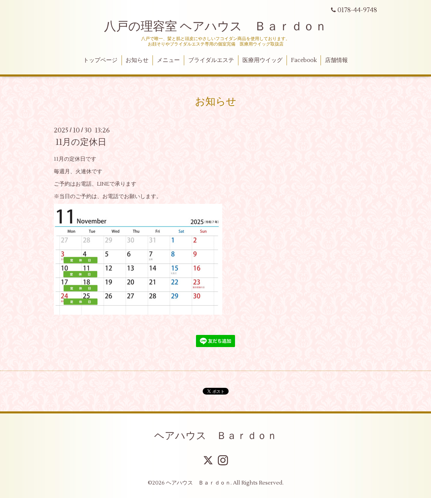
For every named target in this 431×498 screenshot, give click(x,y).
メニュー (168, 60)
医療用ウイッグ (262, 60)
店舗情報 (336, 60)
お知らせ (137, 60)
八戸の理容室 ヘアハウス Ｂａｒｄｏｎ (215, 26)
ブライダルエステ (211, 60)
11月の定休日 (81, 142)
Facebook (304, 60)
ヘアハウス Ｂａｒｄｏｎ (215, 435)
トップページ (100, 60)
